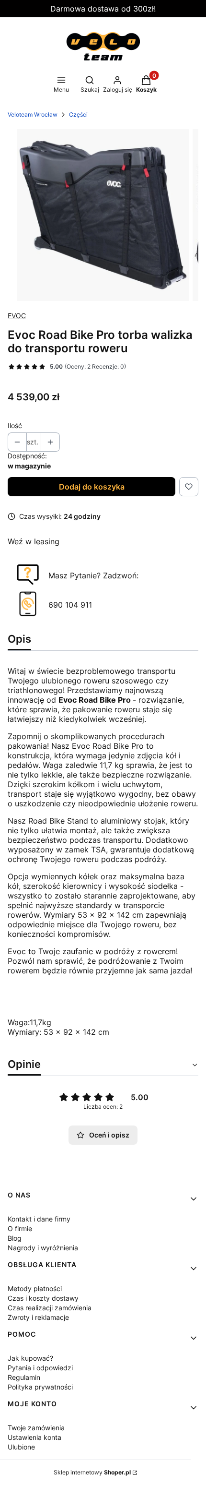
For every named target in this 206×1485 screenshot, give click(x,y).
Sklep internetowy (92, 1472)
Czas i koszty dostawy (43, 1298)
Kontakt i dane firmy (39, 1219)
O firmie (20, 1228)
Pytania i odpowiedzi (40, 1368)
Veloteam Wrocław (32, 114)
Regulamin (24, 1377)
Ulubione (21, 1447)
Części (78, 114)
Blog (15, 1238)
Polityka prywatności (40, 1387)
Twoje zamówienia (36, 1428)
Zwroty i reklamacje (38, 1317)
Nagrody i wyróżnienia (43, 1248)
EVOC (17, 315)
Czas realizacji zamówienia (50, 1308)
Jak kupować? (30, 1358)
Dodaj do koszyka (92, 486)
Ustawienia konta (34, 1437)
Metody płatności (35, 1288)
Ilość (15, 425)
